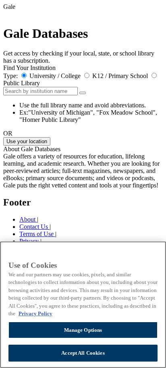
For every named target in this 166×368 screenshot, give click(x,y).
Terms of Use (37, 233)
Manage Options (83, 330)
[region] (83, 304)
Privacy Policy (35, 313)
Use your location (26, 141)
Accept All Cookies (82, 353)
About (28, 219)
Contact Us (34, 226)
